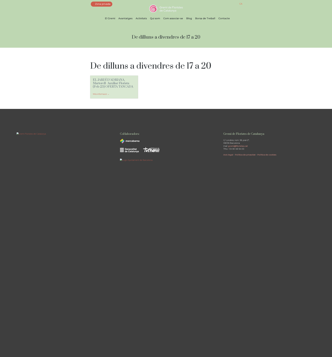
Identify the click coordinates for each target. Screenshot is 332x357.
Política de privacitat (245, 154)
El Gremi (110, 18)
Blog (189, 18)
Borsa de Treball (205, 18)
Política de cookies (266, 154)
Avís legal (228, 154)
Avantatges (125, 18)
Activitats (141, 18)
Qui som (155, 18)
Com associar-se (173, 18)
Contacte (224, 18)
